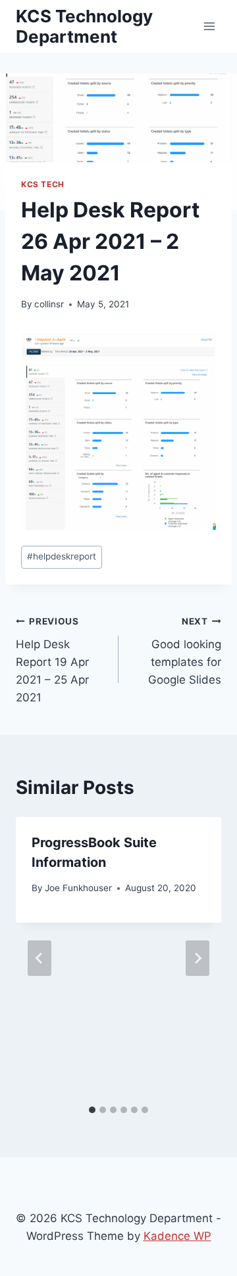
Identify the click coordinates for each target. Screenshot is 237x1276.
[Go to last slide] (39, 958)
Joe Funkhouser (78, 888)
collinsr (49, 304)
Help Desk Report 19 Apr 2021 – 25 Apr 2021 (52, 660)
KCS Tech (43, 184)
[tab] (92, 1110)
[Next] (197, 958)
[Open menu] (209, 26)
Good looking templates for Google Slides (184, 651)
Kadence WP (177, 1236)
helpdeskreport (61, 556)
